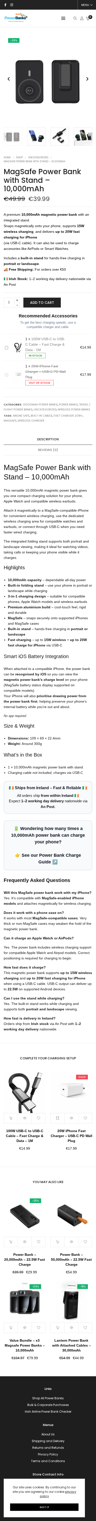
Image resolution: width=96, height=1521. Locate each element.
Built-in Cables (41, 416)
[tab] (48, 439)
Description (48, 439)
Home (7, 157)
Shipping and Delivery (48, 1441)
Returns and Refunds (48, 1448)
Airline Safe (21, 416)
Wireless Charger (31, 421)
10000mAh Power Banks (40, 404)
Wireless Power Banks (74, 409)
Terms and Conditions (48, 1461)
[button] (87, 79)
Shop (19, 157)
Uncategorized (38, 157)
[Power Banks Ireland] (16, 21)
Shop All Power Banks (48, 1398)
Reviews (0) (48, 450)
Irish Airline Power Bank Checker (48, 1411)
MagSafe (10, 421)
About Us (48, 1434)
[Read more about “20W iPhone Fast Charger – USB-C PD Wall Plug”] (57, 1118)
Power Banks (68, 404)
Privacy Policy (48, 1454)
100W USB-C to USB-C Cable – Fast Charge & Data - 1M (45, 344)
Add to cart (42, 302)
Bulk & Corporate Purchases (48, 1405)
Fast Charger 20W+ (68, 416)
